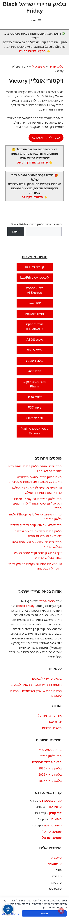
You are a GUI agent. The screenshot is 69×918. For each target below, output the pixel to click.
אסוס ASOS (34, 339)
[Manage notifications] (61, 911)
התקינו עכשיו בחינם (32, 51)
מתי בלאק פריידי (51, 756)
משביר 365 (34, 350)
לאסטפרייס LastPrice (34, 277)
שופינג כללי (38, 66)
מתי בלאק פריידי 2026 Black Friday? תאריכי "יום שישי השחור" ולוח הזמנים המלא (37, 503)
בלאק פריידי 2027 (50, 781)
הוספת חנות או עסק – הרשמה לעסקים (36, 685)
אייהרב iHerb (34, 418)
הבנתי (44, 913)
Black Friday (26, 606)
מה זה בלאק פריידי (49, 750)
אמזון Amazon (34, 314)
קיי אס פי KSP (34, 267)
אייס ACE (34, 371)
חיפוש (16, 231)
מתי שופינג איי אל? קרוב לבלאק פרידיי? (36, 525)
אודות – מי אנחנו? (50, 715)
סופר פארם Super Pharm (34, 384)
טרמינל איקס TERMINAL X (34, 327)
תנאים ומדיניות (52, 728)
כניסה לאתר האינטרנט (46, 137)
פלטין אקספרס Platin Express (34, 431)
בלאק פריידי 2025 (50, 768)
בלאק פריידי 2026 (50, 774)
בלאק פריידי (56, 66)
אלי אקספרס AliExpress (34, 290)
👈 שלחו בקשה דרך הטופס (34, 162)
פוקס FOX (34, 407)
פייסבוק (56, 858)
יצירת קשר (55, 722)
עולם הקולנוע (34, 361)
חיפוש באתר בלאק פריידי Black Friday (36, 224)
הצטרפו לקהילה (32, 197)
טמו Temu (34, 303)
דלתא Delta (34, 397)
